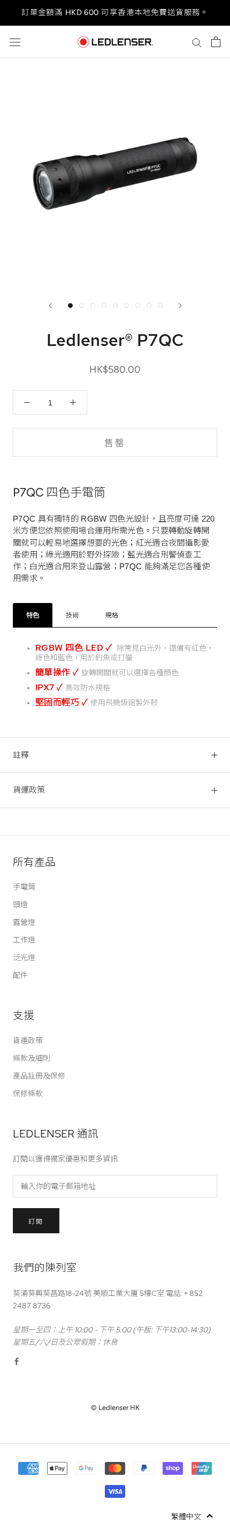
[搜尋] (197, 42)
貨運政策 (29, 790)
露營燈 (24, 922)
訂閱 (36, 1221)
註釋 (21, 755)
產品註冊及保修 (39, 1076)
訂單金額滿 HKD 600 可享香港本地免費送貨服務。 (115, 12)
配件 (20, 975)
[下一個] (180, 305)
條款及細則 (31, 1058)
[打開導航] (15, 42)
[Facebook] (16, 1360)
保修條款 (28, 1093)
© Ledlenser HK (115, 1408)
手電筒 (24, 887)
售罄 (115, 443)
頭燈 (20, 904)
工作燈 (24, 940)
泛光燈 (24, 957)
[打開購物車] (215, 41)
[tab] (32, 615)
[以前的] (50, 305)
